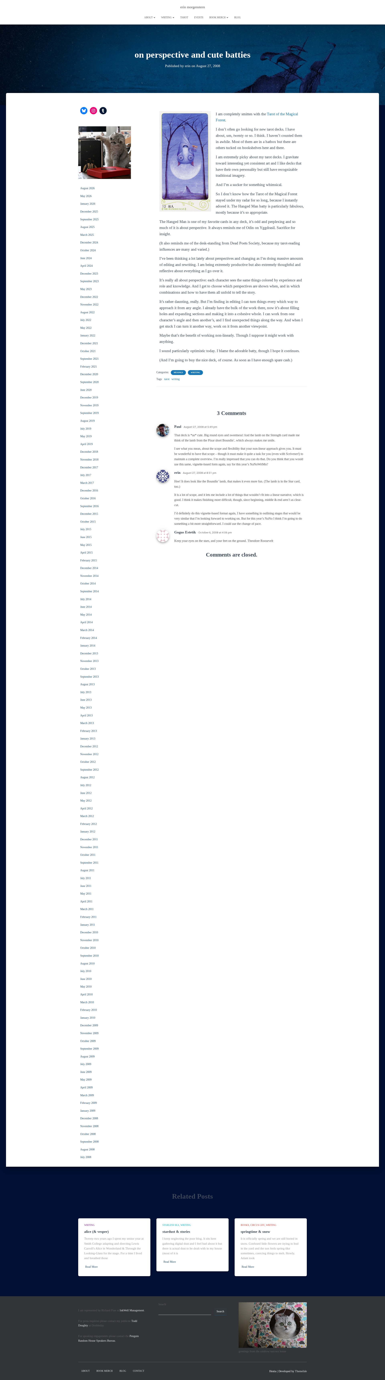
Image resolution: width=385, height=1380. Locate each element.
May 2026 (86, 196)
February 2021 (88, 366)
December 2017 (89, 467)
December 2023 (89, 273)
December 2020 (89, 374)
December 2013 (89, 653)
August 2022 (87, 312)
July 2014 (85, 599)
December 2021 (89, 343)
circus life (257, 1225)
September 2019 (89, 413)
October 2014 (88, 583)
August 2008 (87, 1149)
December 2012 (89, 746)
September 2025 (89, 219)
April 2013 (86, 715)
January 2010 (87, 1017)
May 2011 (85, 893)
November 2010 (89, 940)
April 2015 (86, 552)
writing (166, 17)
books (245, 1225)
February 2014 (88, 637)
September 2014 (89, 591)
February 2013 (88, 730)
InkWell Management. (132, 1310)
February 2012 (88, 823)
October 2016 (88, 498)
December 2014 (89, 568)
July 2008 (85, 1157)
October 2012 (88, 761)
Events (198, 17)
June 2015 (86, 537)
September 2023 (89, 281)
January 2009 (87, 1110)
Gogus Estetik (185, 532)
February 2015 (88, 560)
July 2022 (85, 320)
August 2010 (87, 963)
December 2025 (89, 211)
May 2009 (86, 1079)
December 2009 (89, 1025)
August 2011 (87, 870)
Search (162, 1304)
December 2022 (89, 296)
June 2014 (86, 606)
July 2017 (85, 475)
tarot (184, 17)
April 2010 (86, 994)
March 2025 (87, 234)
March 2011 (87, 909)
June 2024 (86, 258)
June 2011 (85, 886)
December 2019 (89, 397)
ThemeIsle (301, 1371)
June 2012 (86, 793)
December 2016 (89, 490)
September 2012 (89, 769)
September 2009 (89, 1048)
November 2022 (89, 304)
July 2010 (85, 971)
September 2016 (89, 506)
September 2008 (89, 1141)
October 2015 (88, 521)
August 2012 (87, 777)
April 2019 (86, 444)
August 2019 (87, 420)
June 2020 (86, 389)
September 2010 (89, 955)
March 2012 (87, 816)
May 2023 (86, 289)
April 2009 (86, 1087)
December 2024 (89, 242)
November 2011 (89, 847)
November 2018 (89, 459)
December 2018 (89, 451)
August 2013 (87, 684)
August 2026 (87, 188)
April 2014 (86, 622)
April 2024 (86, 265)
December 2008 (89, 1118)
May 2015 (86, 544)
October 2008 (88, 1134)
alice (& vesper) (96, 1232)
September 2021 (89, 358)
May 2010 (86, 986)
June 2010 (86, 979)
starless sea (170, 1225)
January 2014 (87, 645)
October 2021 (88, 351)
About (148, 17)
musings (178, 372)
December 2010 (89, 932)
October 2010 (88, 947)
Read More (91, 1266)
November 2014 (89, 575)
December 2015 (89, 513)
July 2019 (85, 428)
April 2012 (86, 808)
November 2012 (89, 754)
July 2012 (85, 785)
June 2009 (86, 1072)
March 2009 (87, 1095)
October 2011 (87, 854)
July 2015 (85, 529)
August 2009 (87, 1056)
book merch (217, 17)
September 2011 (89, 862)
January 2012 (87, 831)
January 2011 (87, 924)
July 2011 (85, 878)
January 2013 (87, 738)
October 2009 (88, 1041)
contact (138, 1371)
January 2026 (87, 203)
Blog (237, 17)
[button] (154, 17)
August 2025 (87, 227)
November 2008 (89, 1126)
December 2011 (89, 839)
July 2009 (85, 1064)
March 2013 (87, 723)
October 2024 (88, 250)
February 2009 (88, 1102)
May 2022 (86, 327)
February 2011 (88, 916)
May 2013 (86, 707)
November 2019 (89, 405)
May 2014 (86, 614)
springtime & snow (255, 1232)
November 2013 (89, 661)
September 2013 (89, 676)
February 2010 (88, 1009)
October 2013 (88, 668)
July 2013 (85, 692)
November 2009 (89, 1033)
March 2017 (87, 482)
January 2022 (87, 335)
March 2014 (87, 630)
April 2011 (86, 901)
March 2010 (87, 1002)
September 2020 (89, 382)
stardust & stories (176, 1232)
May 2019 (86, 436)
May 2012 (86, 800)
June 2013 (86, 699)
